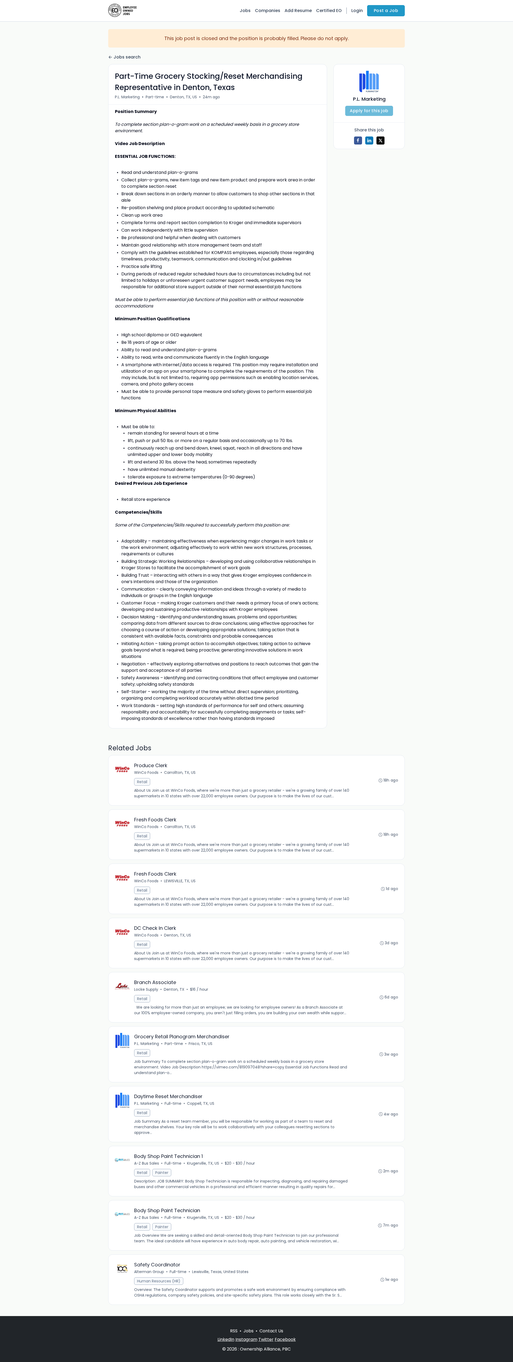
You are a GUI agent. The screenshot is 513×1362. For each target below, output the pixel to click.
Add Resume (298, 10)
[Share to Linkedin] (369, 140)
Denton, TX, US (183, 97)
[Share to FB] (358, 140)
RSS (234, 1331)
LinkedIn (225, 1339)
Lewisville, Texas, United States (220, 1271)
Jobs (245, 10)
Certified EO (329, 10)
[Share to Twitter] (380, 140)
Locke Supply (146, 989)
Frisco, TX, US (200, 1043)
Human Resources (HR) (158, 1281)
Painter (161, 1172)
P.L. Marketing (127, 97)
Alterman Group (149, 1271)
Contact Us (271, 1331)
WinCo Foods (146, 772)
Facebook (285, 1339)
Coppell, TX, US (200, 1103)
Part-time (155, 97)
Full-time (173, 1103)
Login (357, 10)
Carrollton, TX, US (180, 772)
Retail (142, 782)
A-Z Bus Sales (146, 1163)
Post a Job (386, 10)
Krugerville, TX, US (203, 1163)
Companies (267, 10)
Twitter (266, 1339)
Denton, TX (174, 989)
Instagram (246, 1339)
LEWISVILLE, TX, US (180, 881)
